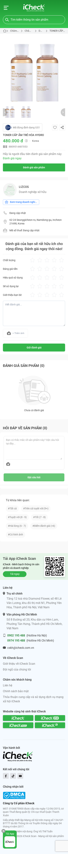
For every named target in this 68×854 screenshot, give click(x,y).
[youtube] (20, 776)
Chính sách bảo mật (16, 691)
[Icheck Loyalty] (50, 725)
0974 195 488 (16, 640)
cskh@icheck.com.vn (20, 647)
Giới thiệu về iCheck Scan (19, 663)
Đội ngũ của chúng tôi (17, 669)
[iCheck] (18, 718)
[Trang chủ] (34, 7)
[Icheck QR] (50, 718)
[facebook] (6, 776)
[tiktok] (13, 776)
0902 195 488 (16, 635)
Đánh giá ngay (12, 158)
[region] (34, 67)
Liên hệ (7, 685)
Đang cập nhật (17, 213)
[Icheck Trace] (18, 725)
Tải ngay (15, 573)
